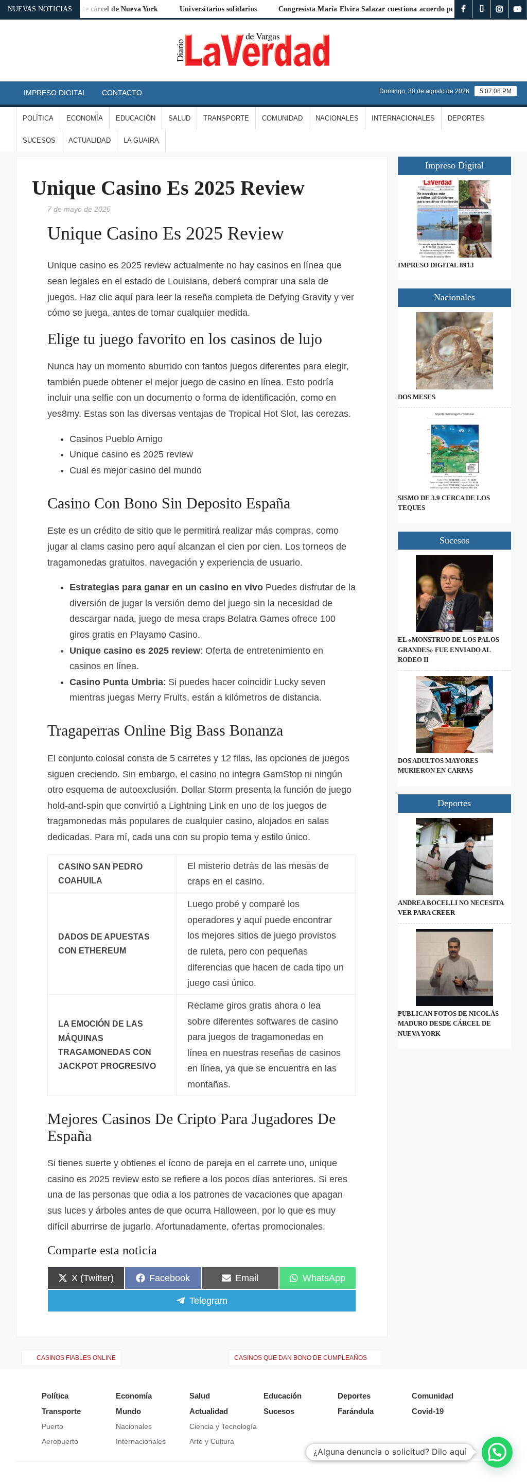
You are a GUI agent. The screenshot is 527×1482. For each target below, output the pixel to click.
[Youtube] (517, 9)
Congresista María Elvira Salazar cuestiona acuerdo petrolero (361, 9)
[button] (497, 1452)
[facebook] (463, 9)
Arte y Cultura (211, 1441)
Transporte (226, 118)
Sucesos (39, 140)
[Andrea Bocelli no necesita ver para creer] (455, 856)
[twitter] (481, 9)
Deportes (466, 118)
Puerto (52, 1426)
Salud (179, 118)
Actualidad (89, 140)
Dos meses (416, 397)
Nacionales (337, 118)
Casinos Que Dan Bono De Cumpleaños (300, 1357)
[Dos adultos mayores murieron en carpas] (455, 714)
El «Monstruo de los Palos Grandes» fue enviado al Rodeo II (448, 649)
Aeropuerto (60, 1441)
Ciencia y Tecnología (223, 1426)
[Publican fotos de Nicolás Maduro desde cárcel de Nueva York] (455, 967)
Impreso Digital (55, 93)
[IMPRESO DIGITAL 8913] (455, 219)
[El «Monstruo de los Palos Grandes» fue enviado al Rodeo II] (455, 593)
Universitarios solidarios (201, 9)
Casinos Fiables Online (76, 1357)
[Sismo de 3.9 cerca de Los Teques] (455, 451)
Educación (135, 118)
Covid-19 (428, 1411)
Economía (84, 118)
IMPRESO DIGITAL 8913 (436, 265)
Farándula (356, 1411)
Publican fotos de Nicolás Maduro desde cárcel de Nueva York (448, 1023)
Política (38, 118)
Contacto (122, 93)
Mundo (128, 1411)
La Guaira (141, 140)
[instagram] (499, 9)
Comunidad (282, 118)
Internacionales (403, 118)
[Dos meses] (455, 350)
